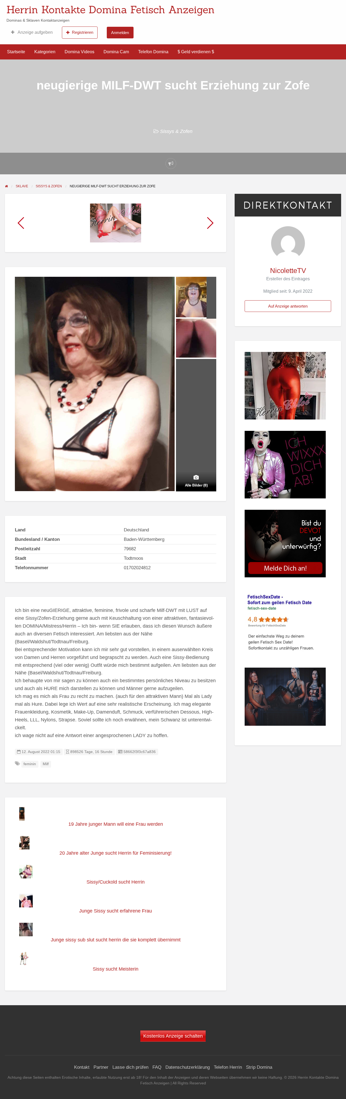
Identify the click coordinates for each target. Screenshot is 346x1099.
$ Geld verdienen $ (196, 51)
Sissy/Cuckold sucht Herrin (115, 882)
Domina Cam (116, 51)
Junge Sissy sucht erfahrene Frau (115, 911)
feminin (30, 764)
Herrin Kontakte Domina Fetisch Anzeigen (110, 9)
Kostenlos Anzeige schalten (173, 1036)
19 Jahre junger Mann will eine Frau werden (115, 824)
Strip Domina (259, 1067)
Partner (101, 1067)
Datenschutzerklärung (187, 1067)
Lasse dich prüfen (130, 1067)
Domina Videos (79, 51)
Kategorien (44, 51)
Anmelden (120, 32)
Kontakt (81, 1067)
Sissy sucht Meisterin (115, 969)
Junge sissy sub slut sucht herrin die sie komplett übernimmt (116, 940)
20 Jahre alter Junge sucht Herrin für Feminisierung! (115, 853)
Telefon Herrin (228, 1067)
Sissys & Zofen (176, 131)
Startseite (16, 51)
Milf (46, 764)
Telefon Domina (153, 51)
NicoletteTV (288, 270)
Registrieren (82, 32)
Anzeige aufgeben (35, 32)
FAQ (156, 1067)
